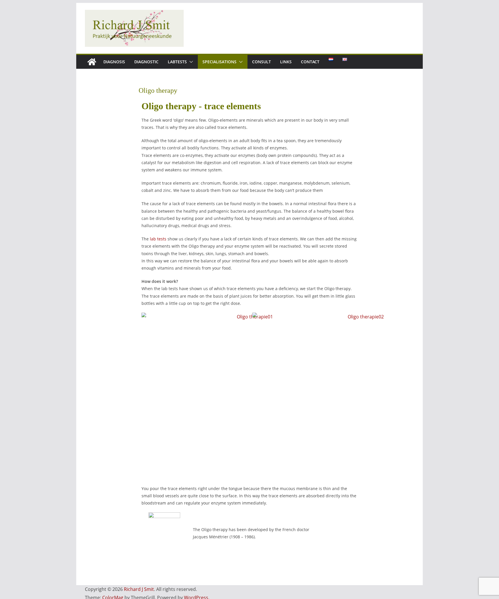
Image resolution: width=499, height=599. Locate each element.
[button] (190, 62)
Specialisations (219, 61)
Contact (310, 61)
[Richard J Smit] (92, 62)
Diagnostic (146, 61)
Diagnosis (114, 61)
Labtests (177, 61)
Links (286, 61)
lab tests (158, 239)
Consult (261, 61)
